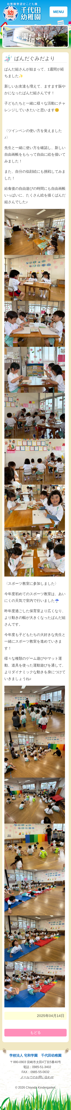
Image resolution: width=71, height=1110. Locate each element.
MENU (58, 12)
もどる (35, 1033)
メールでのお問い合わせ (37, 1077)
